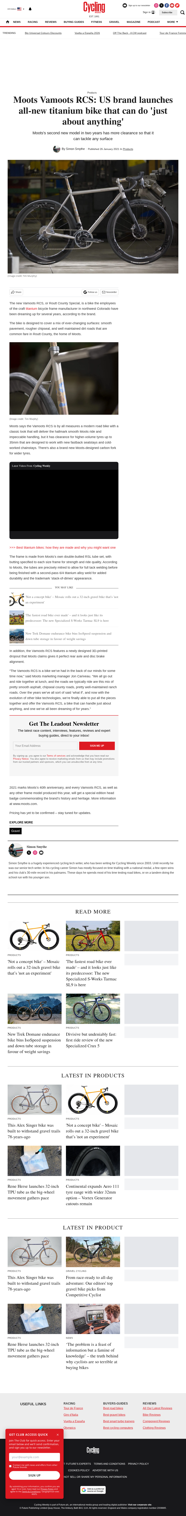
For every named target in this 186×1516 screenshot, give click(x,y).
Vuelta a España (74, 1421)
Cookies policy (79, 1470)
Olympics (70, 1427)
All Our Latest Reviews (157, 1408)
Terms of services (56, 755)
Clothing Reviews (154, 1427)
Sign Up (34, 1475)
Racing (33, 21)
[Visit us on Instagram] (156, 5)
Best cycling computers (118, 1427)
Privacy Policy (47, 1489)
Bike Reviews (152, 1414)
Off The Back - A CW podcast (129, 33)
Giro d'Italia (71, 1414)
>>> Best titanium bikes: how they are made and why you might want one (62, 547)
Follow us (92, 292)
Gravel (114, 21)
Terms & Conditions (31, 1491)
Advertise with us (105, 1470)
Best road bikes (113, 1408)
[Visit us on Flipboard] (177, 5)
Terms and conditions (109, 1463)
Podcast (154, 21)
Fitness (96, 21)
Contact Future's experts (72, 1463)
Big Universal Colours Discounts (43, 33)
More (171, 21)
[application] (63, 500)
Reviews (50, 21)
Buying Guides (74, 21)
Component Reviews (156, 1421)
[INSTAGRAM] (36, 852)
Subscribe (167, 12)
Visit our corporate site (139, 1504)
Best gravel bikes (114, 1414)
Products (92, 92)
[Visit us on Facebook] (167, 5)
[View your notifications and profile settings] (30, 9)
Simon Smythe (75, 148)
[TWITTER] (30, 852)
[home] (7, 22)
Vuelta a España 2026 (87, 33)
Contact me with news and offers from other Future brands (35, 1466)
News (17, 21)
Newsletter (111, 292)
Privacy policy (138, 1463)
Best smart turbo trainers (118, 1421)
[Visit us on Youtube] (172, 5)
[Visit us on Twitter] (161, 5)
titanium (31, 308)
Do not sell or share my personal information (93, 1476)
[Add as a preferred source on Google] (93, 1490)
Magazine (133, 21)
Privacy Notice (21, 758)
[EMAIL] (42, 852)
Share (18, 292)
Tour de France (73, 1408)
